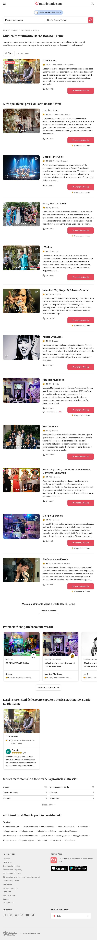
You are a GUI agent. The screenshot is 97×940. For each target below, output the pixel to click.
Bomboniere (83, 826)
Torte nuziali (42, 840)
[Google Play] (78, 870)
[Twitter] (11, 915)
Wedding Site (8, 903)
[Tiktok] (33, 915)
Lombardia (25, 30)
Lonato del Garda (10, 792)
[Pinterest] (16, 915)
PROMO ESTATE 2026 (17, 663)
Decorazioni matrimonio (28, 836)
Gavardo (53, 792)
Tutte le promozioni (47, 687)
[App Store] (59, 870)
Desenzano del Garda (59, 787)
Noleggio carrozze (80, 836)
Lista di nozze (47, 836)
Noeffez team (50, 110)
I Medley (47, 247)
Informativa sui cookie (12, 873)
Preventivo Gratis (80, 90)
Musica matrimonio (10, 30)
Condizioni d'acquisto (11, 866)
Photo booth (56, 840)
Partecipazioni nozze (66, 826)
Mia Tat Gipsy (50, 426)
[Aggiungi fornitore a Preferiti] (36, 62)
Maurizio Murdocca (53, 379)
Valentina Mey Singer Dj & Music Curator (65, 290)
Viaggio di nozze (10, 840)
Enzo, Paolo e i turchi (54, 203)
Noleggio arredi (27, 831)
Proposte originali (27, 840)
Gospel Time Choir (53, 156)
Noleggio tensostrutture (46, 831)
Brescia (36, 30)
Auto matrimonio (47, 826)
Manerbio (7, 798)
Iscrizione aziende (10, 888)
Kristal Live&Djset (53, 336)
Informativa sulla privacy (12, 870)
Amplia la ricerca (48, 610)
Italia (59, 916)
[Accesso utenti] (92, 3)
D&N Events (49, 60)
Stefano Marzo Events (55, 559)
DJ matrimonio (70, 840)
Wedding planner (63, 836)
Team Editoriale (9, 895)
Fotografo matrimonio (11, 826)
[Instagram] (22, 915)
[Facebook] (5, 915)
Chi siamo (7, 892)
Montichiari (54, 798)
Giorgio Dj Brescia (53, 515)
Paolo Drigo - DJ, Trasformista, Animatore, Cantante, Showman (67, 471)
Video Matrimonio (31, 826)
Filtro (10, 53)
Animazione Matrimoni (68, 831)
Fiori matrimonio (9, 836)
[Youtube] (27, 915)
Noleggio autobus (10, 831)
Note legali (7, 862)
